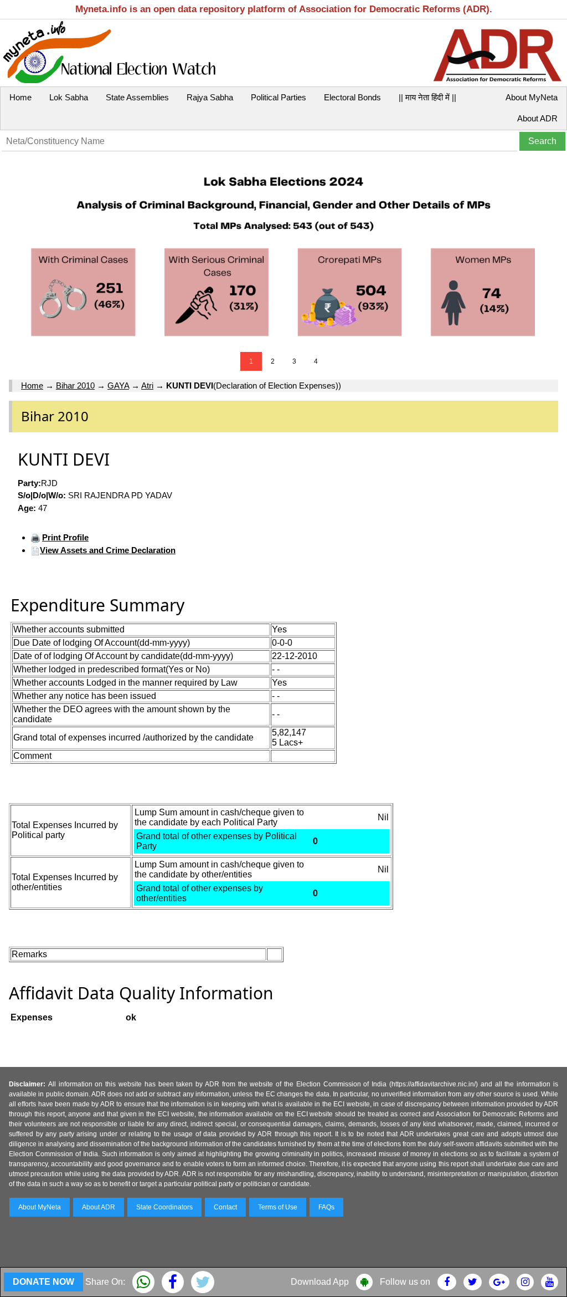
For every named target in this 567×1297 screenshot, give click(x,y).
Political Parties (278, 97)
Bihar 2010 (75, 385)
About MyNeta (532, 97)
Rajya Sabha (210, 97)
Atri (147, 385)
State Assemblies (137, 97)
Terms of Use (277, 1207)
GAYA (118, 385)
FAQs (326, 1207)
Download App (320, 1281)
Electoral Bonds (352, 97)
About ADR (537, 118)
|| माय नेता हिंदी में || (427, 97)
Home (20, 97)
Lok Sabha (68, 97)
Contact (225, 1207)
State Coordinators (164, 1207)
